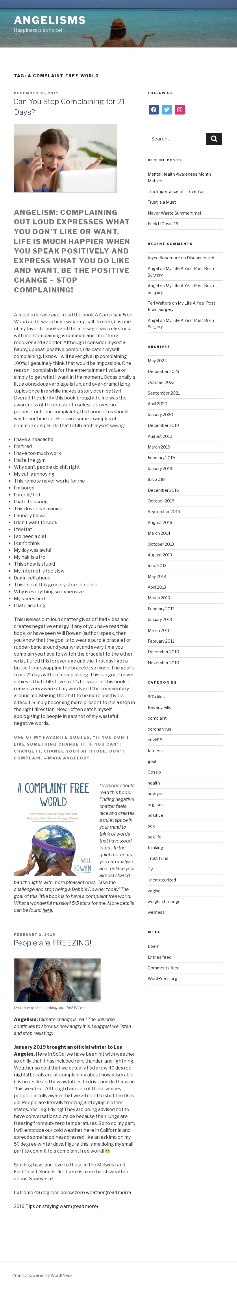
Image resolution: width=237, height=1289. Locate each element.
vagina (154, 890)
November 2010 (163, 662)
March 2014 (159, 533)
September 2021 (164, 393)
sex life (155, 836)
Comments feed (163, 967)
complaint (157, 718)
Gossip (154, 772)
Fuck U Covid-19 (163, 223)
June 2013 (157, 565)
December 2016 (163, 490)
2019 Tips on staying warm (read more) (56, 1206)
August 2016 (160, 522)
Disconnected (200, 257)
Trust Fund (158, 858)
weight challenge (164, 901)
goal (152, 761)
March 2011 (158, 630)
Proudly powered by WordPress (42, 1275)
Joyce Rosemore (164, 257)
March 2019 (159, 446)
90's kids (156, 696)
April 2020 (157, 403)
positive (155, 815)
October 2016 (161, 500)
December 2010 (163, 651)
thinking (155, 847)
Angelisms (50, 20)
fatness (155, 750)
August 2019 (160, 436)
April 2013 (157, 587)
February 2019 (161, 457)
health (154, 782)
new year (156, 793)
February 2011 (161, 641)
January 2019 (160, 468)
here (47, 910)
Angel (153, 268)
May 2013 (157, 576)
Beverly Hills (159, 707)
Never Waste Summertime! (174, 213)
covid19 (155, 739)
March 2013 (159, 597)
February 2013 (161, 608)
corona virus (159, 729)
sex (151, 825)
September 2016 (164, 511)
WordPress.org (162, 978)
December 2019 (163, 425)
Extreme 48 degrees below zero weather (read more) (72, 1192)
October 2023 (161, 382)
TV (150, 869)
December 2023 (163, 371)
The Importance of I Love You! (176, 191)
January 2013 (160, 619)
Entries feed (159, 957)
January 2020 (160, 414)
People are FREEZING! (52, 942)
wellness (156, 912)
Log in (154, 946)
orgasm (155, 804)
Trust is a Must (162, 202)
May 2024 (157, 360)
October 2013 (161, 544)
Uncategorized (162, 879)
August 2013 (160, 554)
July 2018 (156, 479)
